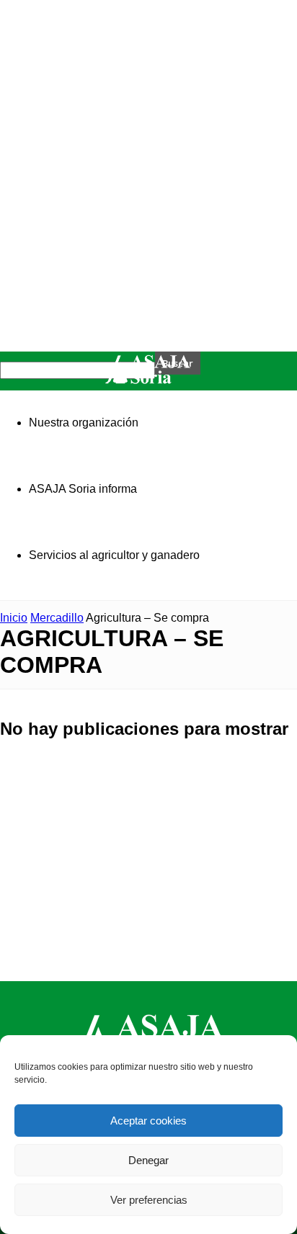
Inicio (13, 618)
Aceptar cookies (148, 1120)
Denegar (148, 1160)
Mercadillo (57, 618)
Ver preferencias (148, 1200)
